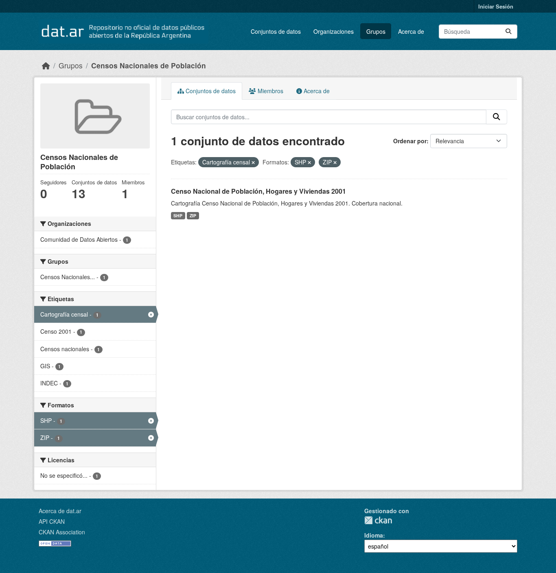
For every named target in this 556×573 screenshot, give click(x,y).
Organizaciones (333, 31)
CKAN (378, 520)
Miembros (269, 91)
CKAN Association (62, 532)
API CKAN (52, 521)
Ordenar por (410, 141)
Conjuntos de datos (276, 31)
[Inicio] (46, 65)
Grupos (375, 31)
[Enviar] (508, 31)
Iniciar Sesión (495, 6)
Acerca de (411, 31)
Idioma (373, 535)
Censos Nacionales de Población (148, 65)
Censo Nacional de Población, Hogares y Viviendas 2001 (258, 191)
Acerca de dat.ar (60, 511)
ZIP (193, 215)
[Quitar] (253, 162)
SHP (177, 215)
